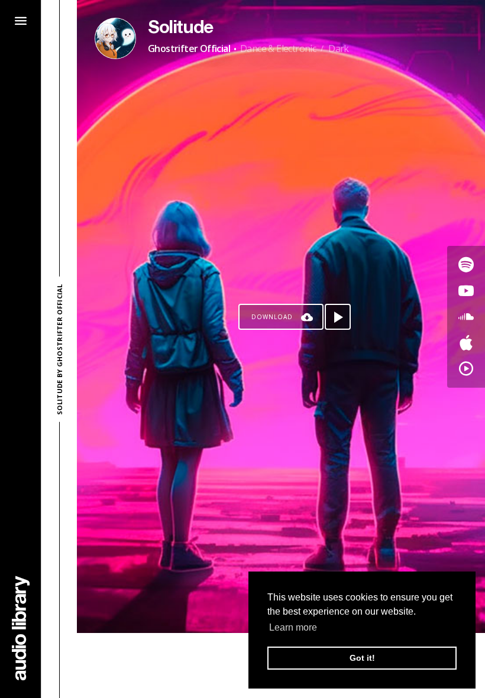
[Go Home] (21, 628)
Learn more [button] (293, 627)
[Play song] (338, 317)
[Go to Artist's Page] (115, 38)
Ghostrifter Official (189, 48)
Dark (338, 48)
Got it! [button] (362, 658)
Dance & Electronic (278, 48)
